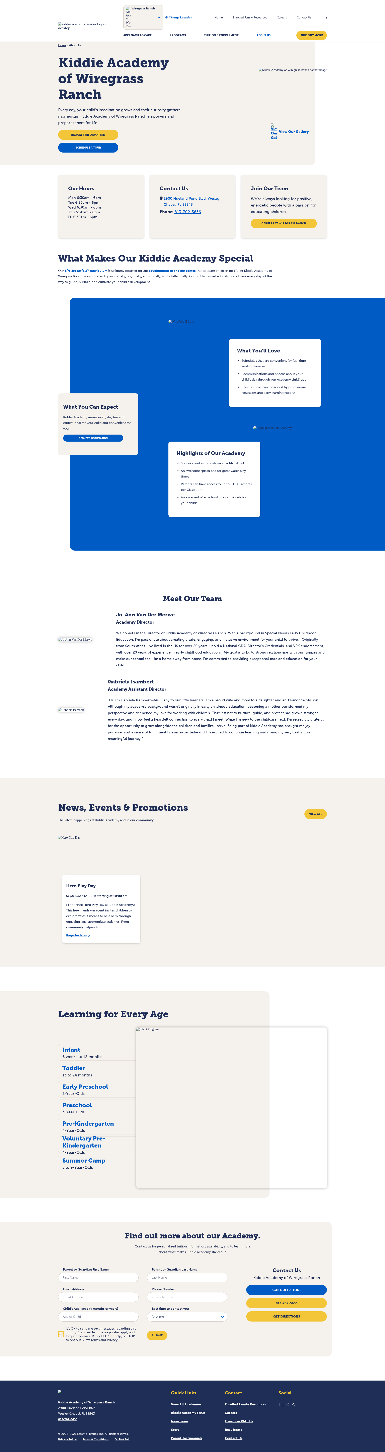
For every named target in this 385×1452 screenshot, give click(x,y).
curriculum (86, 271)
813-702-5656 (187, 211)
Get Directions (286, 1316)
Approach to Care (137, 35)
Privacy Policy (67, 1439)
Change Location (180, 17)
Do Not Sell (122, 1439)
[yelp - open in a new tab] (287, 1404)
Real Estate (233, 1430)
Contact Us (304, 17)
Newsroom (179, 1421)
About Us (264, 35)
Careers (282, 17)
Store (175, 1430)
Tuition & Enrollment (221, 35)
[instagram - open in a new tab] (293, 1404)
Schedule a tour (88, 147)
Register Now (76, 935)
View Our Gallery (294, 131)
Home (219, 17)
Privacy (112, 1340)
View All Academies (186, 1404)
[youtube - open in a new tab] (279, 1404)
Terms (95, 1340)
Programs (178, 35)
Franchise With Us (239, 1421)
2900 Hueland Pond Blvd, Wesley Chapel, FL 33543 (192, 201)
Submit (157, 1335)
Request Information (88, 134)
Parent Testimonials (186, 1438)
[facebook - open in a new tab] (283, 1404)
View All (315, 814)
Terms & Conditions (96, 1439)
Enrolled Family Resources (250, 17)
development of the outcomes (172, 271)
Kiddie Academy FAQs (188, 1413)
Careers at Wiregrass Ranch (283, 223)
